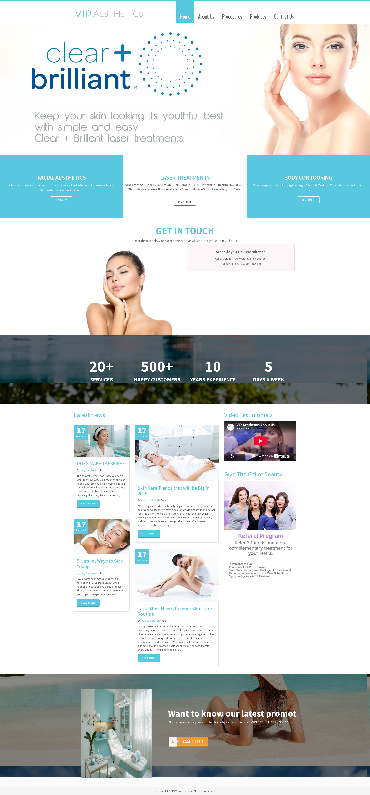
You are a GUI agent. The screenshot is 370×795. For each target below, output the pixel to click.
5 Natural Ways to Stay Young (100, 564)
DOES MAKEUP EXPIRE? (100, 463)
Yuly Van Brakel (89, 470)
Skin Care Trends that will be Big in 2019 (174, 491)
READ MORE (88, 503)
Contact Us (284, 16)
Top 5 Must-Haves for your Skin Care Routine (175, 611)
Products (258, 16)
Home (185, 16)
